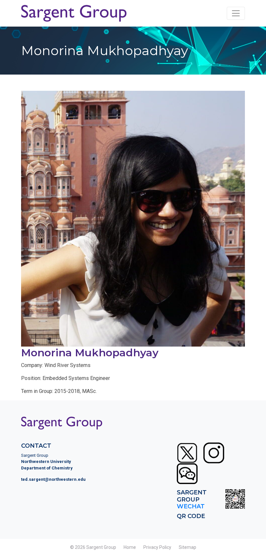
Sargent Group (101, 547)
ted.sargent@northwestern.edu (53, 479)
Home (130, 547)
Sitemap (187, 547)
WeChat (191, 506)
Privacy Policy (157, 547)
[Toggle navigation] (236, 13)
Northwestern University (46, 461)
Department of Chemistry (47, 468)
